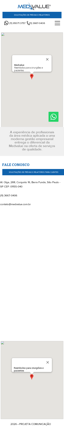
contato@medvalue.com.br (15, 204)
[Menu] (57, 23)
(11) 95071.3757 (17, 23)
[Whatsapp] (6, 23)
